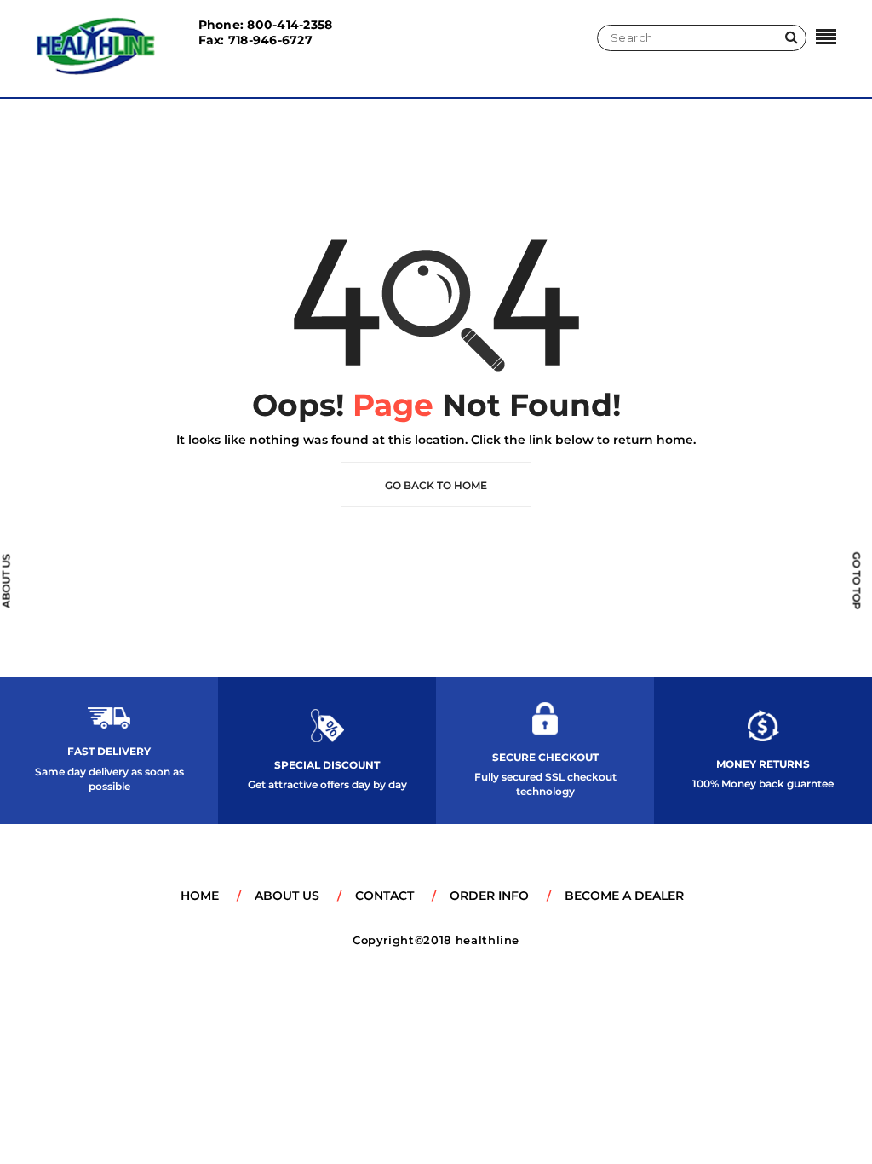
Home (200, 895)
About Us (287, 895)
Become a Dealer (624, 895)
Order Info (489, 895)
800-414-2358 (289, 24)
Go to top (857, 580)
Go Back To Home (436, 485)
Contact (384, 895)
